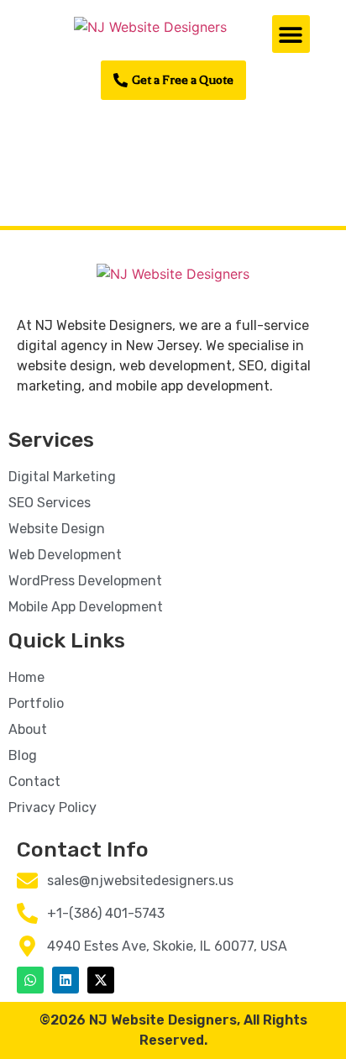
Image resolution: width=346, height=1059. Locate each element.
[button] (291, 34)
